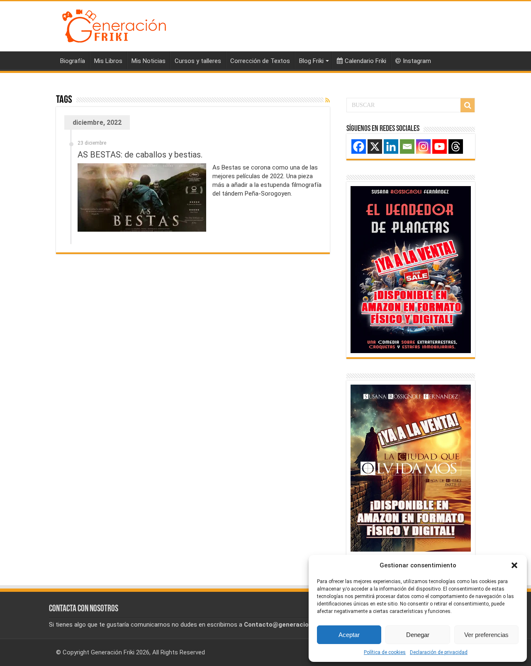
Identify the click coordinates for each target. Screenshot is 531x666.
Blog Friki (311, 61)
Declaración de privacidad (439, 652)
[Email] (407, 146)
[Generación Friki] (114, 25)
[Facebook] (358, 146)
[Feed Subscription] (327, 100)
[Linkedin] (391, 146)
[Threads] (455, 146)
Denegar (417, 634)
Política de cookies (385, 652)
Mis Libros (108, 61)
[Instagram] (423, 146)
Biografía (72, 61)
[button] (514, 565)
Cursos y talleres (198, 61)
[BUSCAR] (467, 105)
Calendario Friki (365, 61)
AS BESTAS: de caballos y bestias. (140, 155)
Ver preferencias (486, 634)
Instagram (417, 61)
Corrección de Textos (260, 61)
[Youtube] (439, 146)
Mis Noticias (149, 61)
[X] (375, 146)
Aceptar (349, 634)
